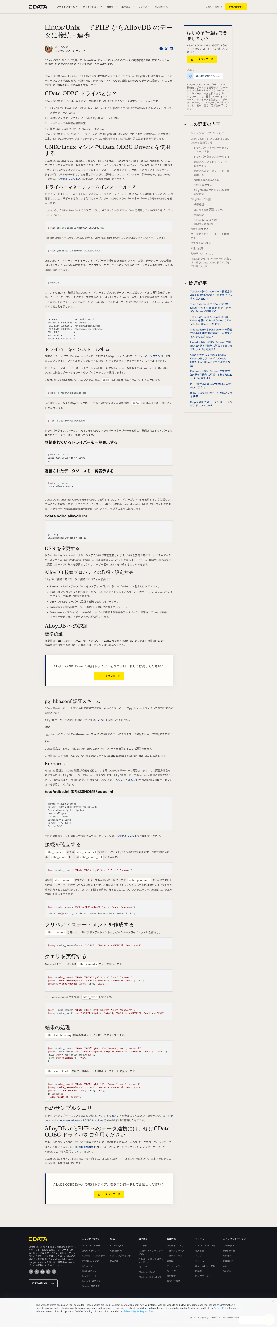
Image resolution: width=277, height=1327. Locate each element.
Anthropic (228, 1245)
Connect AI (116, 1250)
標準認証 (199, 204)
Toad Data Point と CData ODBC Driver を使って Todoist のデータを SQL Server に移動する (210, 307)
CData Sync (116, 1245)
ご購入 (209, 7)
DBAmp (114, 1260)
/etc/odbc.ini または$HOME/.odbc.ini (205, 222)
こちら (102, 720)
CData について (175, 1245)
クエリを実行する (201, 243)
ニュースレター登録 (205, 1265)
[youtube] (42, 1271)
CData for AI (161, 6)
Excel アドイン (89, 1276)
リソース (199, 1260)
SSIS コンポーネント (120, 1255)
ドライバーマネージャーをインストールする (211, 149)
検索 (217, 7)
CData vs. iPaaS (146, 1272)
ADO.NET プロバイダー (93, 1255)
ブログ (198, 1255)
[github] (48, 1271)
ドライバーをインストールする (212, 156)
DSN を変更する (203, 185)
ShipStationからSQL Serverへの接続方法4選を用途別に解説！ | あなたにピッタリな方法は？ (211, 333)
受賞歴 (170, 1260)
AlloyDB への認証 (201, 199)
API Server (87, 1265)
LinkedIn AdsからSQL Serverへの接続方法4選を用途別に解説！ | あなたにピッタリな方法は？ (211, 346)
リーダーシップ (174, 1265)
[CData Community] (54, 1271)
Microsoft (228, 1260)
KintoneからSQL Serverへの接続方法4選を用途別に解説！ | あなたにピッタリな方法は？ (211, 374)
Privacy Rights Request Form (139, 1311)
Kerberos (199, 215)
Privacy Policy (221, 1308)
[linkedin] (31, 1271)
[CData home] (40, 7)
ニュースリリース (175, 1250)
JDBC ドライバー (91, 1250)
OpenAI (227, 1270)
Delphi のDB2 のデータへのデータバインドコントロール (211, 403)
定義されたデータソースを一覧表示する (211, 172)
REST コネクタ (89, 1270)
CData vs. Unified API (149, 1277)
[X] (36, 1271)
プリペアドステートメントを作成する (210, 236)
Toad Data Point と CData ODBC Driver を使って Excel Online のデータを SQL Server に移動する (210, 320)
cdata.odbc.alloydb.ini (206, 180)
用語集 (198, 1270)
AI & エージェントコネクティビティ (151, 1260)
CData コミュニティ (205, 1245)
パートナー (144, 1267)
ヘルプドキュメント (66, 179)
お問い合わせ (235, 6)
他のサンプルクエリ (202, 253)
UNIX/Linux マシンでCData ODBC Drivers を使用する (210, 140)
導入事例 (199, 1250)
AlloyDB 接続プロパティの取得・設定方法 (212, 192)
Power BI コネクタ (91, 1280)
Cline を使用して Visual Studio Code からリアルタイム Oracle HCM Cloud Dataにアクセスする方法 (210, 360)
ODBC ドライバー (91, 1245)
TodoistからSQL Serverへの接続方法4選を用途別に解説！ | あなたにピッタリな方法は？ (211, 295)
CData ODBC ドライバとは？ (207, 133)
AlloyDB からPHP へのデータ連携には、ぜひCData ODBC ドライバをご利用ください (211, 262)
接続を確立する (200, 229)
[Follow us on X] (166, 48)
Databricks (229, 1250)
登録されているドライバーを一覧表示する (212, 163)
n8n (225, 1265)
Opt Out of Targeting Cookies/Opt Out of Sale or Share (214, 1317)
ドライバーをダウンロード (152, 356)
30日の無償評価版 (80, 1147)
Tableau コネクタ (91, 1286)
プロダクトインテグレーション (150, 1252)
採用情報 (171, 1276)
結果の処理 (197, 248)
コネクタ (142, 1245)
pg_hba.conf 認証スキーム (209, 209)
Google (227, 1255)
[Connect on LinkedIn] (171, 48)
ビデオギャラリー (204, 1276)
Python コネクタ (90, 1260)
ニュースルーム (174, 1255)
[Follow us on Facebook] (161, 48)
